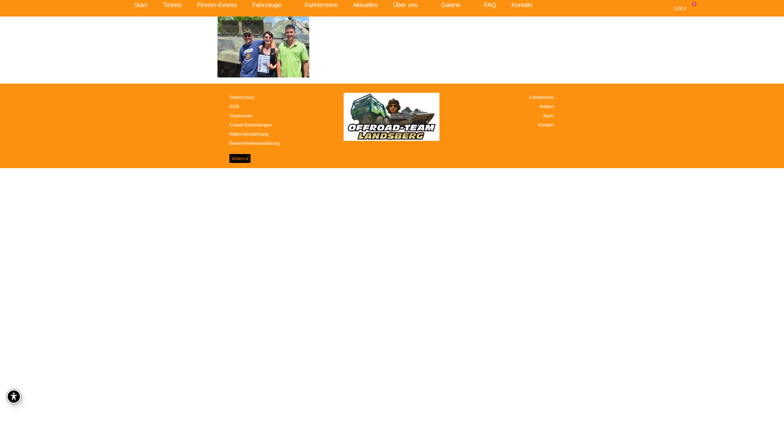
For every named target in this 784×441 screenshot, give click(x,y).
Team (548, 115)
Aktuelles (365, 5)
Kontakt (521, 5)
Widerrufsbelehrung (248, 134)
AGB (234, 106)
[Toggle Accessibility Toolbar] (13, 396)
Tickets (172, 5)
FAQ (490, 5)
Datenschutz (242, 97)
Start (141, 5)
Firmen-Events (217, 5)
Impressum (240, 115)
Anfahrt (546, 106)
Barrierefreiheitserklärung (254, 143)
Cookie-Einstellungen (250, 124)
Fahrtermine (321, 5)
